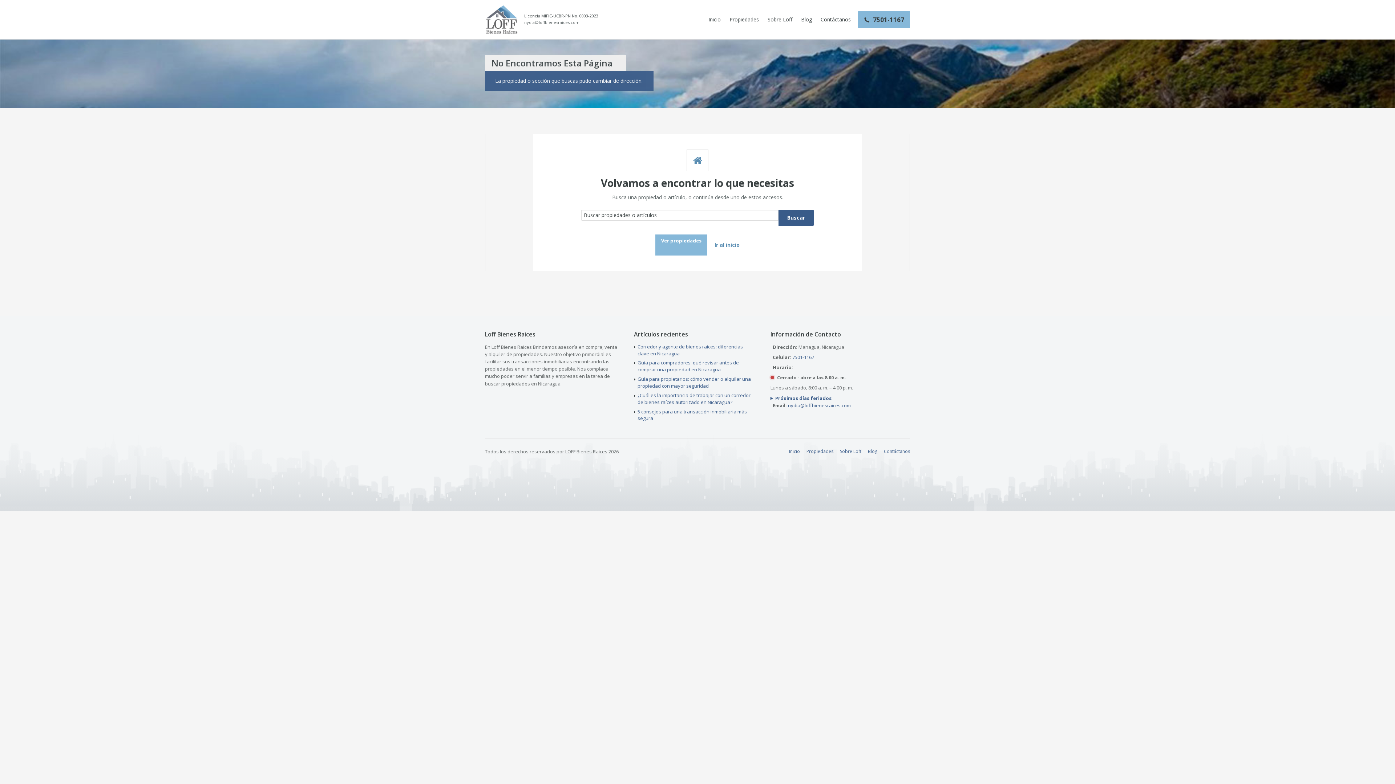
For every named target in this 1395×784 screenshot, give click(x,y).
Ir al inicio (727, 244)
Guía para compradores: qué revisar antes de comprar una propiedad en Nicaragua (688, 366)
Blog (806, 19)
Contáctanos (836, 19)
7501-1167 (803, 357)
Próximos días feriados (803, 398)
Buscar (796, 217)
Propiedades (744, 19)
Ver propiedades (681, 240)
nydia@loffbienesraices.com (551, 22)
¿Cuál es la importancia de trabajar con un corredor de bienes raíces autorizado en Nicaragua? (694, 398)
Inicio (714, 19)
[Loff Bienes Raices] (501, 19)
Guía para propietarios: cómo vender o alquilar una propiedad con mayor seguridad (694, 382)
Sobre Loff (780, 19)
